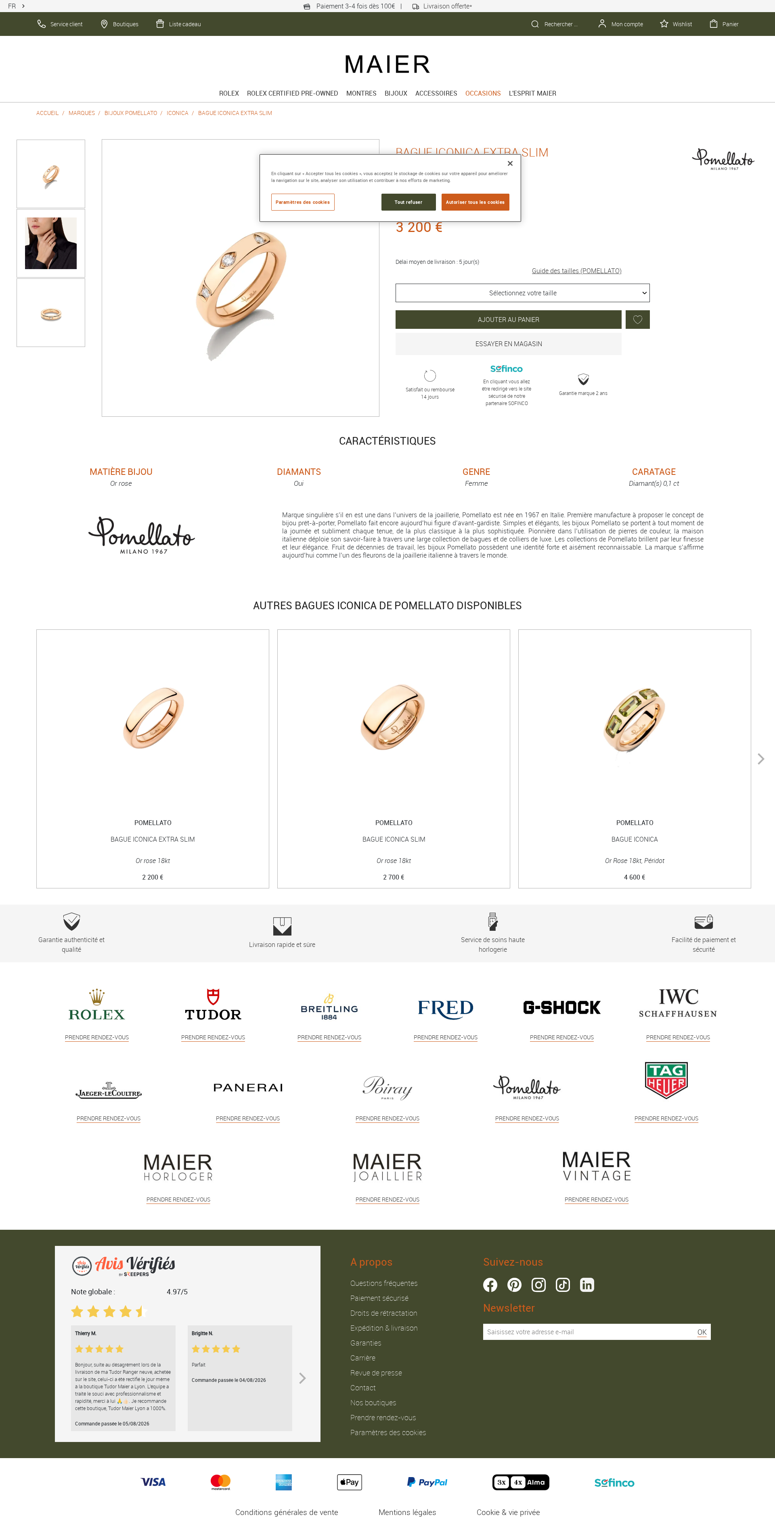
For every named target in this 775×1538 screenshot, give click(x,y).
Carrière (362, 1357)
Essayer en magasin (508, 343)
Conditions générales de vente (286, 1512)
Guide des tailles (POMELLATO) (577, 270)
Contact (363, 1387)
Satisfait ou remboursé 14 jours (430, 393)
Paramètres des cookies (388, 1432)
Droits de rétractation (383, 1313)
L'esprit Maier (532, 93)
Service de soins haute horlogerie (493, 944)
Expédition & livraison (384, 1328)
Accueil (47, 113)
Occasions (483, 93)
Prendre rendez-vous (383, 1417)
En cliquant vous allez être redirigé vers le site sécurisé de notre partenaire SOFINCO (506, 392)
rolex (229, 93)
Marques (82, 113)
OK (702, 1332)
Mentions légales (407, 1512)
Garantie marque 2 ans (583, 393)
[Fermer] (510, 163)
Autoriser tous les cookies (475, 202)
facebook (490, 1285)
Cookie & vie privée (508, 1512)
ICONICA (178, 113)
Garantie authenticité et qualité (71, 944)
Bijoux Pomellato (131, 113)
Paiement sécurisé (379, 1298)
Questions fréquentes (384, 1283)
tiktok (563, 1285)
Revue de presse (376, 1372)
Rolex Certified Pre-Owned (292, 93)
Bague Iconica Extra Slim (235, 113)
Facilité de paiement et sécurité (704, 944)
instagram (539, 1285)
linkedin (587, 1285)
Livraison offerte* (447, 6)
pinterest (514, 1285)
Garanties (365, 1343)
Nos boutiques (373, 1402)
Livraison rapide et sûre (282, 944)
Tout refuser (408, 202)
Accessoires (436, 93)
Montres (361, 93)
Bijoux (396, 93)
